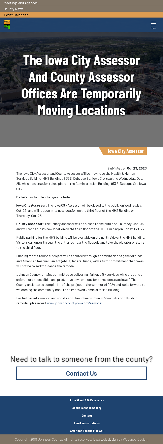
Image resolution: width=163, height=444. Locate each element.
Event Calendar (16, 15)
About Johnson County (86, 408)
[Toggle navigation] (154, 24)
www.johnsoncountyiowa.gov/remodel (74, 303)
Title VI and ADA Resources (87, 400)
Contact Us (81, 373)
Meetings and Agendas (21, 3)
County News (13, 9)
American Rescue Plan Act (87, 430)
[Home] (7, 25)
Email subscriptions (87, 423)
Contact (87, 415)
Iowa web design (105, 439)
